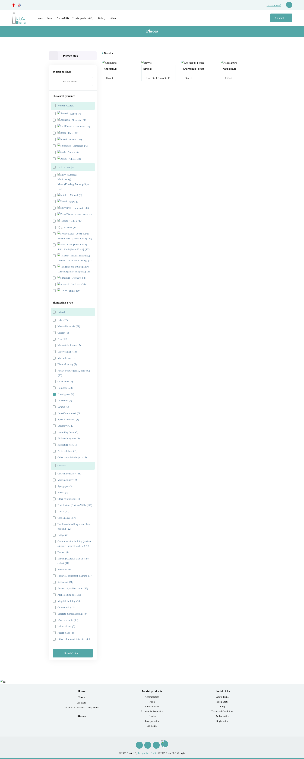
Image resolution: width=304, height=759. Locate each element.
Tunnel (63, 552)
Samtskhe (79, 278)
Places (81, 716)
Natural (61, 312)
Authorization (222, 716)
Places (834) (62, 18)
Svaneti (75, 113)
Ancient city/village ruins (73, 588)
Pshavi (74, 201)
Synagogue (65, 486)
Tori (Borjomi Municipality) (74, 271)
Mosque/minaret (68, 480)
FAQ (222, 706)
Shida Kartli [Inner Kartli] (74, 249)
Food (152, 702)
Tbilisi (74, 290)
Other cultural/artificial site (74, 639)
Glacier (63, 332)
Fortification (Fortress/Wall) (75, 505)
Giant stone (65, 381)
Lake (63, 320)
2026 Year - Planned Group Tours (82, 707)
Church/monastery (70, 473)
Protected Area (67, 451)
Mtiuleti (76, 195)
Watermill (64, 569)
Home (40, 18)
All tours (81, 702)
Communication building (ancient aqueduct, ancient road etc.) (74, 543)
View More (117, 68)
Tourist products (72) (82, 18)
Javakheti (78, 284)
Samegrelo (80, 146)
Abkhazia (78, 120)
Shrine (63, 492)
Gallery (102, 18)
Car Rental (152, 726)
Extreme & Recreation (152, 711)
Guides (152, 716)
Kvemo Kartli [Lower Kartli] (75, 238)
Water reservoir (68, 620)
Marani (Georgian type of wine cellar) (73, 561)
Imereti (75, 139)
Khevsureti (81, 208)
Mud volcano (66, 358)
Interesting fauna (68, 432)
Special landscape (68, 419)
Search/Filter (71, 653)
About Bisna (222, 697)
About (113, 18)
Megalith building (69, 601)
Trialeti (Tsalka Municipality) (75, 260)
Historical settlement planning (75, 576)
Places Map (70, 55)
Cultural (62, 465)
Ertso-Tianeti (84, 214)
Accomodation (152, 697)
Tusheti (75, 221)
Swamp (63, 407)
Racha (73, 133)
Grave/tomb (66, 607)
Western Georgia (66, 105)
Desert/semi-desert (69, 413)
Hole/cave (65, 388)
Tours (49, 18)
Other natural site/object (72, 457)
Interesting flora (68, 445)
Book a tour (222, 702)
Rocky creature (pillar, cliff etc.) (74, 373)
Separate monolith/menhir (72, 614)
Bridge (63, 535)
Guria (73, 152)
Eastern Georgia (66, 167)
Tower (63, 511)
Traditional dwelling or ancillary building (74, 526)
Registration (222, 721)
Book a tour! (274, 5)
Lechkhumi (81, 126)
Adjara (75, 159)
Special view (66, 426)
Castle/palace (67, 518)
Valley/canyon (67, 351)
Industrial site (66, 626)
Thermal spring (67, 364)
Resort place (66, 632)
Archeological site (69, 595)
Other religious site (69, 499)
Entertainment (152, 706)
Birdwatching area (69, 438)
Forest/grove (66, 394)
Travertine (65, 400)
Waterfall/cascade (69, 326)
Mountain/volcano (69, 345)
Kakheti (71, 227)
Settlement (65, 582)
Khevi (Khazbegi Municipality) (73, 186)
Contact (279, 18)
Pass (62, 339)
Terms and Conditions (222, 711)
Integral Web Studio (147, 753)
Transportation (152, 721)
